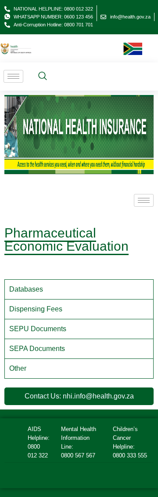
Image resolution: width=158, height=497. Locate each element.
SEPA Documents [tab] (37, 348)
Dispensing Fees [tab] (35, 309)
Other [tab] (17, 368)
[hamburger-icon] (13, 76)
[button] (42, 76)
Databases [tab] (26, 289)
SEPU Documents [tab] (37, 329)
